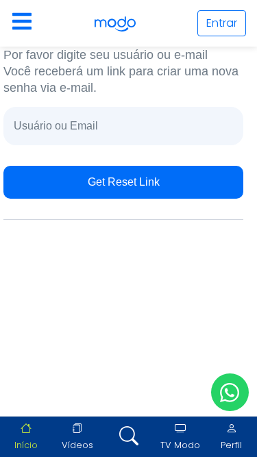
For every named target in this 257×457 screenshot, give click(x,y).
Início (26, 445)
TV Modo (180, 445)
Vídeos (77, 445)
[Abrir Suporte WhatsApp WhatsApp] (230, 392)
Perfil (231, 445)
